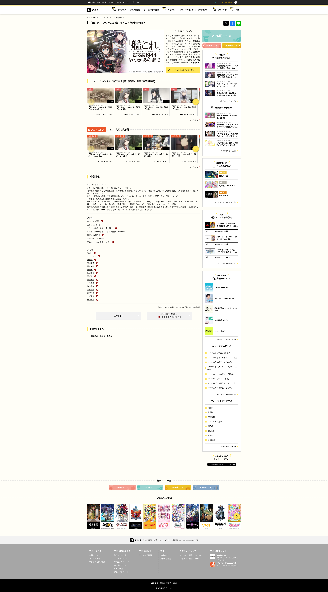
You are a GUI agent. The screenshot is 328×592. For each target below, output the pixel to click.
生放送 (103, 2)
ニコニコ (154, 583)
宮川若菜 (90, 280)
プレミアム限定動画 (151, 10)
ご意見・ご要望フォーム (190, 559)
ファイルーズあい (215, 422)
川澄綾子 (90, 293)
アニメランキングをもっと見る (225, 202)
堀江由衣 (90, 263)
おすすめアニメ (203, 10)
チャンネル (111, 2)
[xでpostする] (226, 23)
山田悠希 (90, 290)
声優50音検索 (165, 559)
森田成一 (211, 426)
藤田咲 (90, 253)
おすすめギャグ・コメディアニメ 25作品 (222, 368)
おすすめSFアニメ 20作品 (218, 379)
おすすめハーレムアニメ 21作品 (221, 374)
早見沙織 (211, 440)
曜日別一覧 (118, 569)
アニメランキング (187, 10)
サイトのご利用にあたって (191, 555)
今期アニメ (172, 10)
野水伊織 (90, 266)
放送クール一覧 (120, 555)
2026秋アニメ (177, 487)
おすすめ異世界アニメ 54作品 (220, 362)
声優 (237, 10)
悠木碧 (210, 435)
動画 (93, 2)
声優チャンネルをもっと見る (226, 340)
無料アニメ (122, 10)
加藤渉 (210, 408)
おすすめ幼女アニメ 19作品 (219, 353)
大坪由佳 (90, 296)
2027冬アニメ (205, 487)
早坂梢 (90, 276)
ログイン (215, 2)
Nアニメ (130, 2)
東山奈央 (90, 300)
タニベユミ (91, 256)
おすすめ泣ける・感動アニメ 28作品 (222, 358)
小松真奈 (90, 283)
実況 (124, 2)
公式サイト (161, 307)
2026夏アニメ (150, 487)
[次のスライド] (195, 102)
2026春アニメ (122, 487)
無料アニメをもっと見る (227, 101)
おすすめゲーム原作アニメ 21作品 (221, 383)
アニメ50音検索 (145, 555)
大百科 (118, 2)
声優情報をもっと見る (228, 151)
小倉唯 (90, 270)
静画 (98, 2)
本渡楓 (210, 412)
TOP (88, 18)
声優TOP (164, 555)
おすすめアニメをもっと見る (226, 394)
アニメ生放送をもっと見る (227, 263)
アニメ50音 (222, 10)
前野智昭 (211, 417)
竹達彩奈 (90, 286)
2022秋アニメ (98, 18)
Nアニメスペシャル (122, 562)
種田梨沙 (90, 273)
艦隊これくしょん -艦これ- (102, 336)
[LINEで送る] (238, 23)
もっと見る (193, 120)
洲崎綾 (90, 260)
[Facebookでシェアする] (232, 23)
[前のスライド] (91, 102)
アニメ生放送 (135, 10)
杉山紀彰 (211, 431)
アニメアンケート (121, 572)
